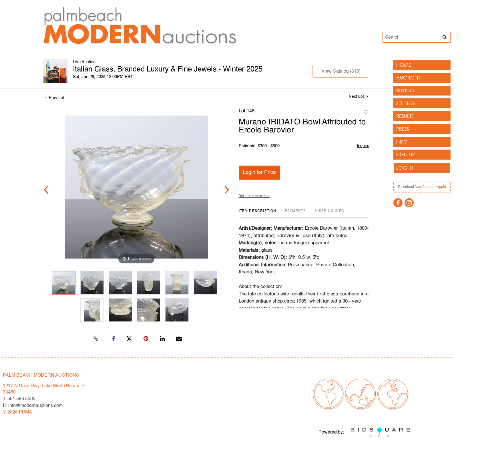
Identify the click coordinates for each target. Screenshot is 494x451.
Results (405, 116)
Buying (405, 91)
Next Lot (357, 97)
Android (428, 187)
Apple (441, 187)
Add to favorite (365, 112)
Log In (404, 168)
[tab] (257, 213)
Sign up (405, 154)
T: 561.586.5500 (19, 399)
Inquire (363, 146)
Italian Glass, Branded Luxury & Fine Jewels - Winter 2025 (167, 69)
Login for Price (259, 172)
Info (402, 142)
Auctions (408, 78)
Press (402, 129)
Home (403, 65)
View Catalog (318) (340, 71)
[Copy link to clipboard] (96, 338)
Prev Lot (56, 98)
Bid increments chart (254, 196)
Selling (405, 103)
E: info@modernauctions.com (33, 406)
